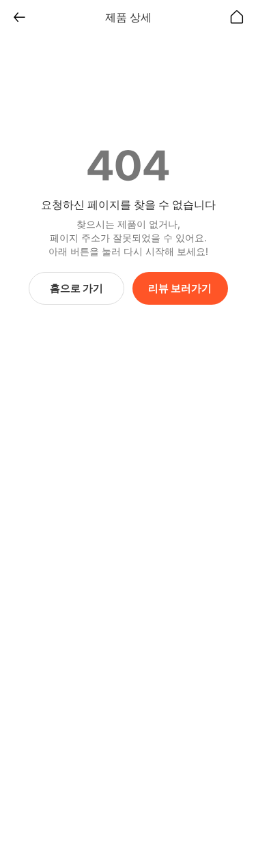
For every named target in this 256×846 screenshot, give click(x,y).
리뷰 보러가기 (180, 288)
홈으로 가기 (76, 288)
